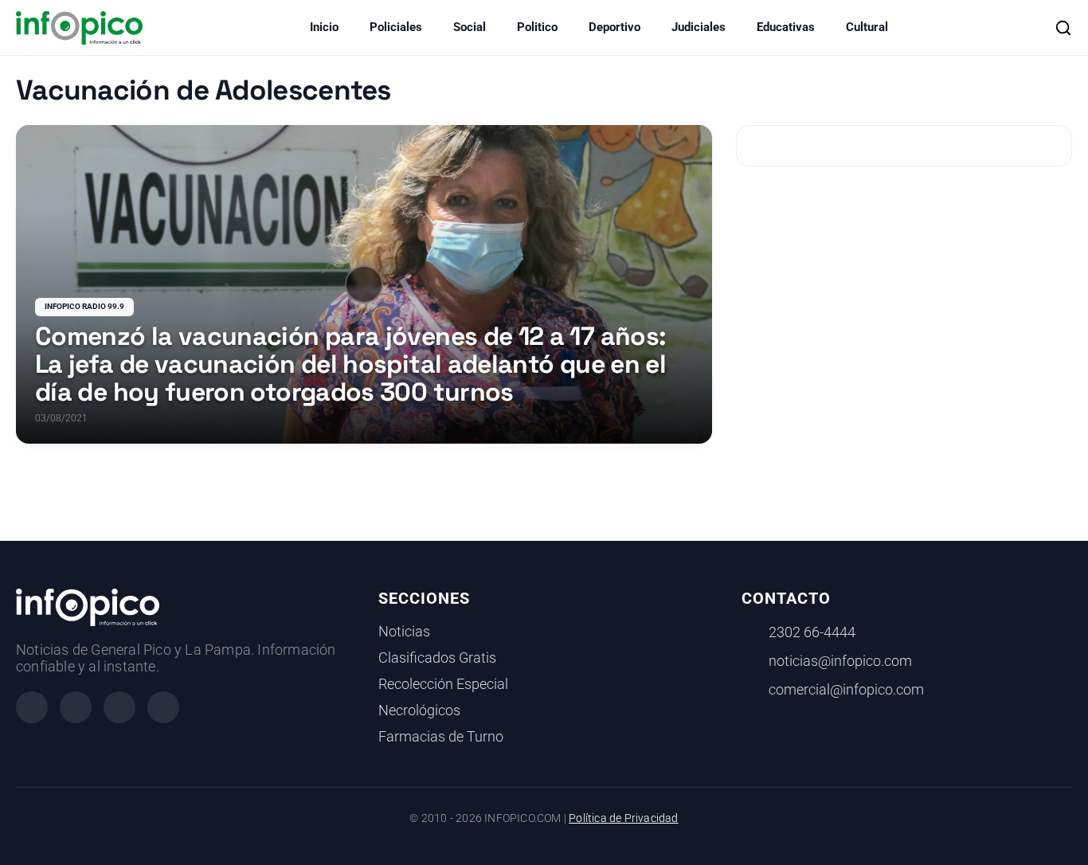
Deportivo (614, 27)
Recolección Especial (443, 684)
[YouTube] (163, 707)
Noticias (404, 632)
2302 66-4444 (812, 632)
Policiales (396, 27)
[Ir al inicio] (79, 28)
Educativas (786, 27)
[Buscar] (1063, 28)
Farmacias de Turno (440, 737)
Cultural (867, 27)
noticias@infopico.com (840, 661)
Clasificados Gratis (437, 658)
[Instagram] (76, 707)
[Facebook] (32, 707)
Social (469, 27)
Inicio (324, 27)
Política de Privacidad (623, 818)
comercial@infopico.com (846, 690)
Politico (537, 27)
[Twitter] (119, 707)
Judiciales (698, 27)
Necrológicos (419, 710)
